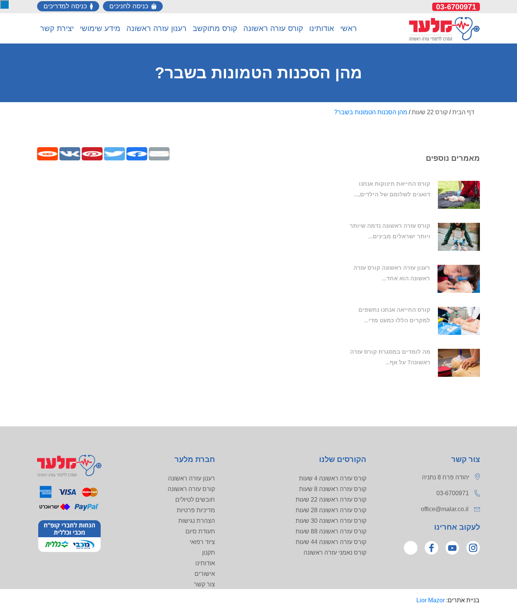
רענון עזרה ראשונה (191, 478)
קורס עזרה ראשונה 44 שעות (331, 542)
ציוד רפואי (202, 542)
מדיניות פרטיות (196, 510)
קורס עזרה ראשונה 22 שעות (331, 499)
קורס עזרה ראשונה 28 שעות (331, 510)
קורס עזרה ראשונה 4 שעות (332, 478)
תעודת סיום (200, 531)
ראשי (348, 28)
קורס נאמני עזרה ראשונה (335, 552)
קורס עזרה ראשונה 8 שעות (332, 489)
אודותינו (205, 563)
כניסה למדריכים (65, 6)
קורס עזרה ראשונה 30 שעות (331, 521)
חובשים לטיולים (195, 499)
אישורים (205, 574)
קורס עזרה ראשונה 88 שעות (331, 531)
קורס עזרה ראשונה (191, 489)
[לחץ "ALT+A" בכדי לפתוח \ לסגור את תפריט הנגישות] (4, 4)
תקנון (208, 552)
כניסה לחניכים (128, 6)
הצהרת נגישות (196, 521)
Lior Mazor (430, 600)
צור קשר (204, 584)
